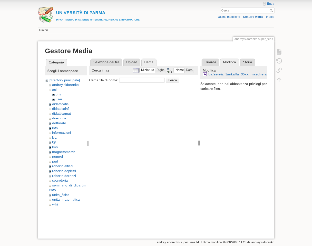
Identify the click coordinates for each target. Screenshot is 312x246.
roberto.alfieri (62, 166)
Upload (131, 62)
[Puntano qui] (279, 70)
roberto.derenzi (64, 176)
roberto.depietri (64, 171)
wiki (55, 204)
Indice (270, 17)
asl (54, 90)
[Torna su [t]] (279, 79)
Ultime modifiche (229, 17)
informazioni (61, 132)
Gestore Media (253, 17)
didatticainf (60, 109)
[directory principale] (64, 80)
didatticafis (60, 104)
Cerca (272, 10)
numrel (57, 156)
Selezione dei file (106, 62)
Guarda (210, 62)
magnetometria (64, 152)
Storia (247, 62)
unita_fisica (60, 195)
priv (58, 94)
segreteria (60, 180)
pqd (55, 161)
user (59, 99)
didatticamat (61, 113)
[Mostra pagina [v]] (279, 51)
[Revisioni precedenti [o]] (279, 61)
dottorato (59, 123)
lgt (54, 142)
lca (54, 137)
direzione (59, 118)
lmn (55, 147)
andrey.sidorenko (65, 85)
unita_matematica (66, 199)
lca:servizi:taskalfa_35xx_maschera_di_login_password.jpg (257, 74)
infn (55, 128)
